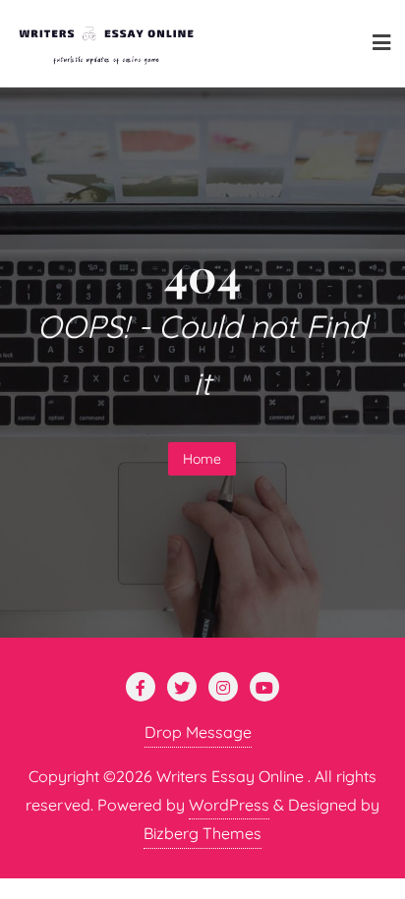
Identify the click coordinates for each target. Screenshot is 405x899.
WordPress (229, 805)
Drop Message (198, 732)
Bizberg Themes (202, 833)
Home (202, 459)
